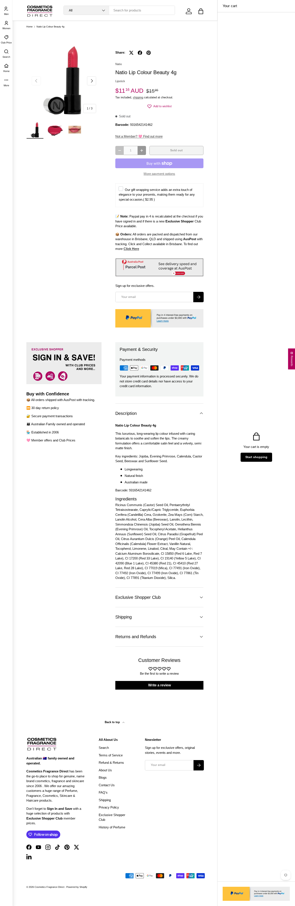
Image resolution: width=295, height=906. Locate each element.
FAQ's (103, 792)
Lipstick (120, 81)
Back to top (113, 722)
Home (29, 27)
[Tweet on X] (131, 52)
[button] (201, 11)
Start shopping (256, 457)
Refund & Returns (111, 762)
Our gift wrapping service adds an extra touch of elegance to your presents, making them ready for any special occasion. (157, 194)
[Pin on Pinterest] (148, 52)
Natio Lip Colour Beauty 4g (50, 27)
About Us (105, 770)
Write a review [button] (159, 685)
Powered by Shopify (76, 887)
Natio (118, 64)
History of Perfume (112, 827)
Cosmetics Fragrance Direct (50, 887)
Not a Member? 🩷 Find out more (139, 136)
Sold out (176, 150)
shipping (138, 97)
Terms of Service (111, 755)
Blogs (103, 777)
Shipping (105, 800)
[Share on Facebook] (140, 52)
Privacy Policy (109, 807)
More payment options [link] (159, 174)
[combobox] (119, 10)
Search (104, 747)
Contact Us (107, 785)
